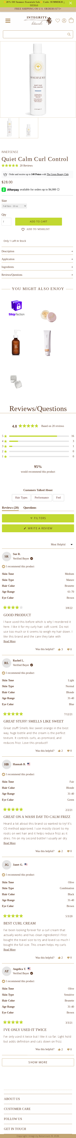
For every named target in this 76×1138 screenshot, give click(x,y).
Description (37, 251)
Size (4, 200)
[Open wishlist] (58, 20)
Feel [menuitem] (58, 497)
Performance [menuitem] (42, 497)
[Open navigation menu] (8, 20)
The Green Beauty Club (58, 174)
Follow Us (13, 1119)
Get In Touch (15, 1129)
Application (37, 259)
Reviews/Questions (12, 274)
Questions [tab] (29, 508)
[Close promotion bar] (71, 3)
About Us (12, 1099)
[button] (17, 165)
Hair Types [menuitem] (21, 497)
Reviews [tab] (10, 508)
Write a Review (47, 529)
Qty (4, 214)
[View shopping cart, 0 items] (71, 20)
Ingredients (37, 267)
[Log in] (63, 20)
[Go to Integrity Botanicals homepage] (38, 20)
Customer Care (17, 1109)
